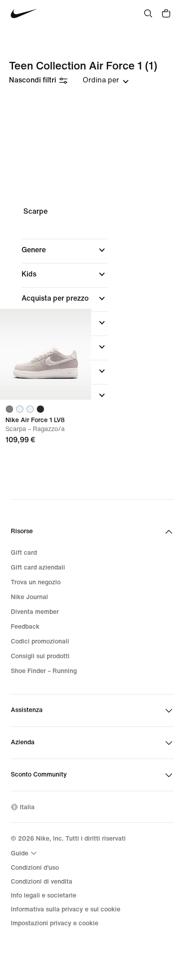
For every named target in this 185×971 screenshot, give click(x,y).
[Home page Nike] (24, 13)
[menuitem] (25, 853)
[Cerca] (148, 13)
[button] (65, 250)
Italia (27, 807)
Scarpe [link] (35, 211)
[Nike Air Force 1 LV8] (45, 354)
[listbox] (106, 80)
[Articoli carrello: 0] (166, 13)
